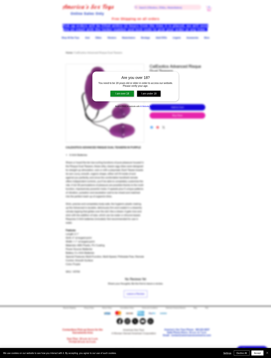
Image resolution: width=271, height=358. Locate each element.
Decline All (241, 353)
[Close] (267, 352)
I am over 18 (122, 93)
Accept (257, 353)
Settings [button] (227, 353)
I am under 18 (149, 93)
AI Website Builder (148, 106)
